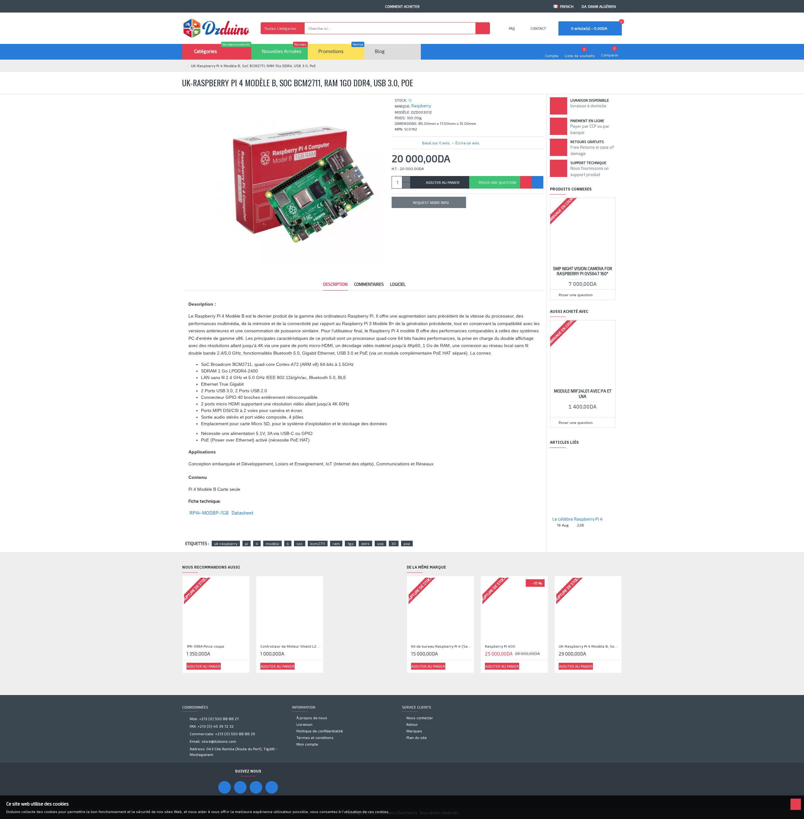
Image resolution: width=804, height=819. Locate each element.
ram (336, 543)
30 (393, 543)
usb (380, 543)
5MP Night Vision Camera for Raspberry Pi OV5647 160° (582, 271)
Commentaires (369, 284)
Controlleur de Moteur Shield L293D (291, 646)
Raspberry (421, 105)
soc (299, 543)
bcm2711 (317, 543)
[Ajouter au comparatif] (537, 182)
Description (335, 284)
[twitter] (271, 787)
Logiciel (397, 284)
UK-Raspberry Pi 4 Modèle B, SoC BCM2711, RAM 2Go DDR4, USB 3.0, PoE (589, 646)
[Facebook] (224, 787)
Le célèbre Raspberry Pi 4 (577, 519)
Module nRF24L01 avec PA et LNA (582, 393)
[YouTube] (240, 787)
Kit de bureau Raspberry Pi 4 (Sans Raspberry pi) (441, 646)
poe (407, 543)
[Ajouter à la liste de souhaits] (526, 182)
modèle (272, 543)
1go (350, 543)
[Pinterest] (256, 787)
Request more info (431, 202)
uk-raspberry (225, 543)
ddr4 (365, 543)
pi (246, 543)
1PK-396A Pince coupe (205, 646)
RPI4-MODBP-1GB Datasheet (220, 513)
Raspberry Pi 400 (500, 646)
